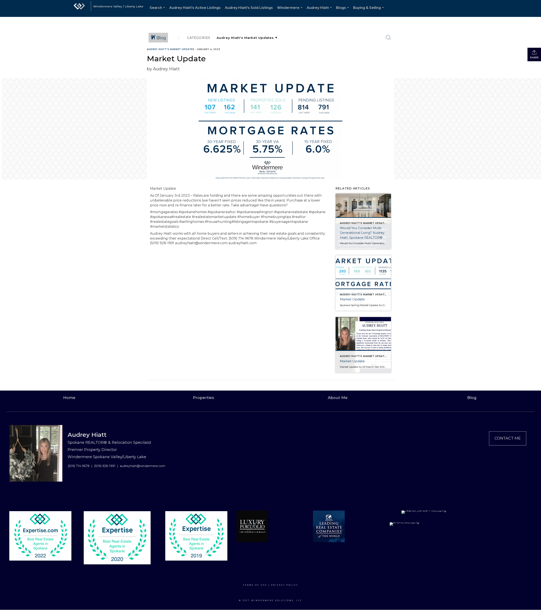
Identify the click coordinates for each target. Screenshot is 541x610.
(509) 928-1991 (104, 466)
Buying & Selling (369, 11)
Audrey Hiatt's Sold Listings (249, 8)
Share (534, 57)
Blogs (343, 11)
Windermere (290, 11)
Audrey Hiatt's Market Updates (170, 49)
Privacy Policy (284, 585)
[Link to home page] (79, 8)
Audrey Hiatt (320, 11)
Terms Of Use (255, 585)
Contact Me (508, 438)
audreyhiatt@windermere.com (142, 466)
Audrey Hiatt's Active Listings (195, 8)
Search (158, 11)
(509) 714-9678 (79, 466)
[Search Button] (388, 37)
